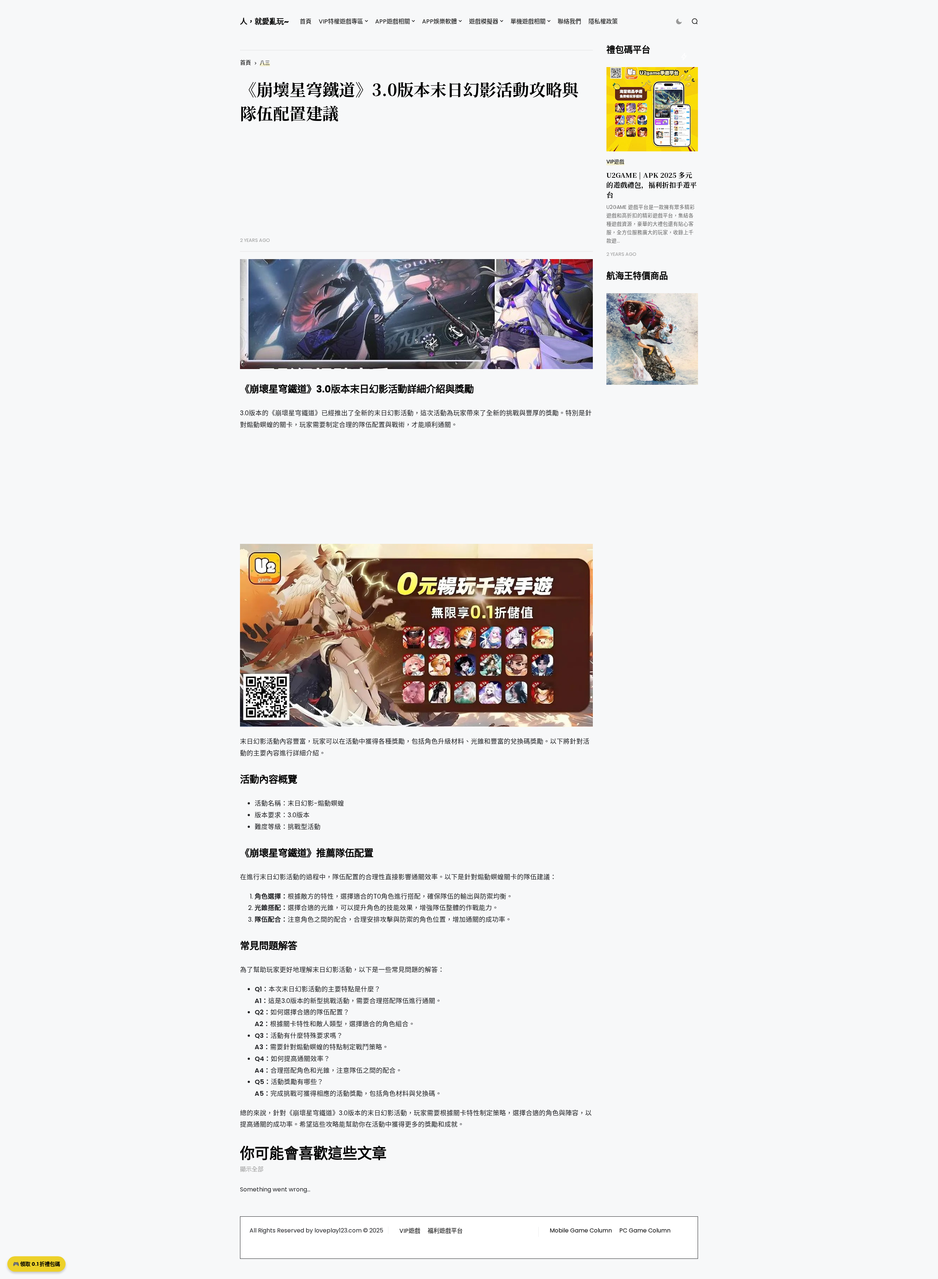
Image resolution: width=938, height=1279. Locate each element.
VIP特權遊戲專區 (341, 21)
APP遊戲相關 (392, 21)
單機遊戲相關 (528, 21)
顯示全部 (251, 1169)
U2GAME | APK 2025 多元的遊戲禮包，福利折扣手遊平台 (651, 184)
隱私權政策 (603, 21)
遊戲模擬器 (483, 21)
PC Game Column (645, 1230)
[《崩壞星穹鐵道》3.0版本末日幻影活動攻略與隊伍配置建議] (416, 314)
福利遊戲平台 (445, 1231)
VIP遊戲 (615, 161)
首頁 (305, 21)
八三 (265, 62)
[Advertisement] (416, 185)
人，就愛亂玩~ (264, 21)
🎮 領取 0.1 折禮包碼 (36, 1264)
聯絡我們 (569, 21)
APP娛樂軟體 (439, 21)
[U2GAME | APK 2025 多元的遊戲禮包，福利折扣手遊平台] (652, 109)
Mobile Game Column (581, 1230)
